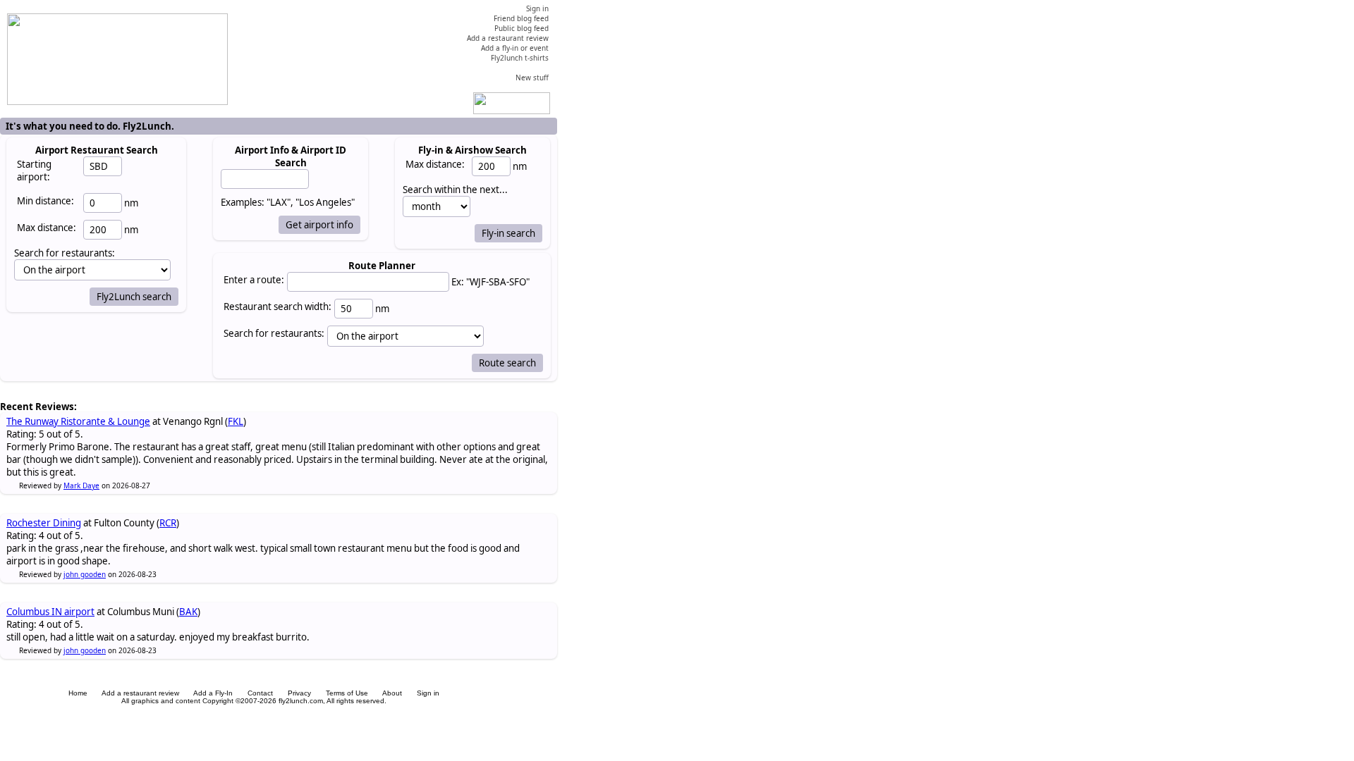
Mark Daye (81, 485)
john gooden (84, 574)
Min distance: (45, 200)
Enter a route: (254, 279)
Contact (260, 693)
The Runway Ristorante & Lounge (78, 421)
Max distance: (46, 227)
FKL (235, 421)
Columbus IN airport (50, 611)
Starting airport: (34, 170)
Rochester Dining (43, 522)
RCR (167, 522)
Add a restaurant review (140, 693)
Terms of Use (347, 693)
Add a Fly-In (213, 693)
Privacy (299, 693)
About (392, 693)
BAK (188, 611)
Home (77, 693)
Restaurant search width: (277, 306)
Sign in (428, 693)
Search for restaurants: (274, 333)
